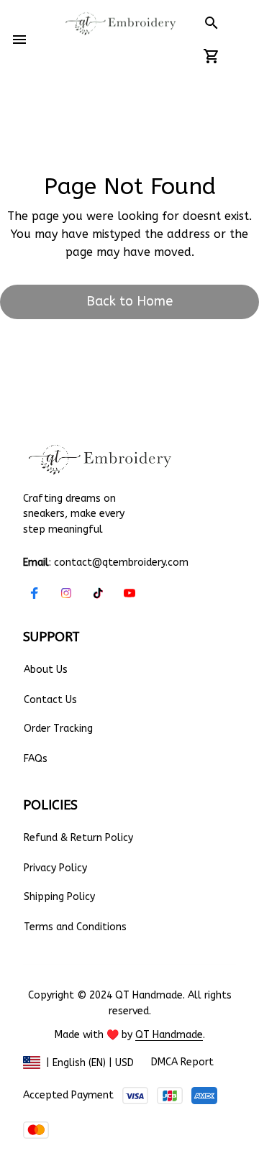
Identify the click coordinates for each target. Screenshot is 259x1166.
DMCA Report (182, 1062)
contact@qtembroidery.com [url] (121, 562)
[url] (169, 1035)
